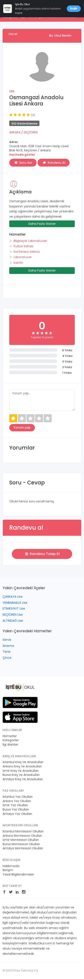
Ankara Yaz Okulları (17, 801)
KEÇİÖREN (31, 132)
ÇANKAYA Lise (13, 596)
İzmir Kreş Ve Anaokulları (21, 771)
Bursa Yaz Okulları (16, 809)
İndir (74, 8)
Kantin (18, 263)
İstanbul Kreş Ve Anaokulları (23, 762)
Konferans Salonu (27, 251)
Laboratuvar (23, 257)
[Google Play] (20, 702)
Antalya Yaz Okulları (17, 814)
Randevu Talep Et (44, 553)
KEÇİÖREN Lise (13, 614)
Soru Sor (25, 162)
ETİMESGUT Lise (14, 608)
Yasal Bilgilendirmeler (18, 874)
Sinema (8, 646)
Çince (7, 657)
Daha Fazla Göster (42, 224)
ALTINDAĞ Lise (13, 620)
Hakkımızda (11, 866)
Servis (7, 640)
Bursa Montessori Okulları (21, 844)
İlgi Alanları (10, 745)
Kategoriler (11, 740)
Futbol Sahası (23, 246)
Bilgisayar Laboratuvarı (30, 241)
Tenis (7, 651)
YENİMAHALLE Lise (15, 602)
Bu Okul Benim (60, 35)
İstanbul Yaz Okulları (18, 797)
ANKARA (15, 132)
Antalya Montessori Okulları (23, 848)
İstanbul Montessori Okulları (23, 831)
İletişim (8, 870)
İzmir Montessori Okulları (21, 840)
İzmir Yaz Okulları (15, 805)
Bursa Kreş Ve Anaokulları (21, 775)
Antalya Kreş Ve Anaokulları (23, 779)
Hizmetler (10, 736)
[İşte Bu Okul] (20, 687)
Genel (12, 34)
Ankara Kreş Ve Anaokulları (22, 766)
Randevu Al (56, 162)
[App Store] (20, 717)
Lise (11, 91)
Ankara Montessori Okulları (22, 836)
